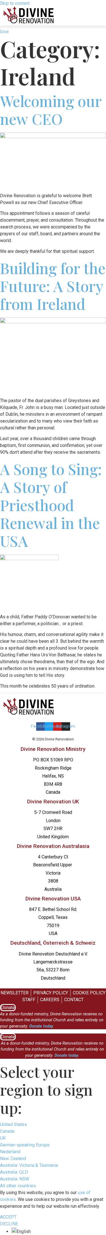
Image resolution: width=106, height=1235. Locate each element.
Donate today (41, 1026)
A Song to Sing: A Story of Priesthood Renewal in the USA (51, 505)
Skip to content (15, 3)
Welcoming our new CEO (50, 110)
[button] (53, 26)
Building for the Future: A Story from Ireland (52, 286)
